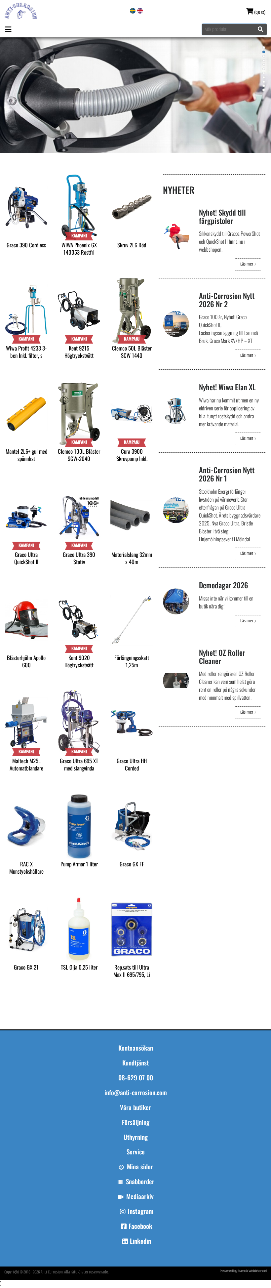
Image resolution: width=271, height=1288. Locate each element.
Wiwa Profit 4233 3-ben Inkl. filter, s (26, 351)
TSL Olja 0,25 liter (79, 967)
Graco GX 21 (26, 967)
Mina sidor (140, 1166)
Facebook (140, 1226)
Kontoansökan (135, 1048)
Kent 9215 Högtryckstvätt (79, 351)
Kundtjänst (135, 1063)
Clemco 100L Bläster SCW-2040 (79, 455)
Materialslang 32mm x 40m (131, 558)
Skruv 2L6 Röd (131, 245)
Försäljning (135, 1122)
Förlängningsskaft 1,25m (131, 661)
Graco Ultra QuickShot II (26, 558)
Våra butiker (135, 1107)
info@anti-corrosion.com (135, 1092)
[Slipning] (135, 95)
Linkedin (140, 1241)
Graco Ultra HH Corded (132, 764)
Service (136, 1151)
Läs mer (247, 264)
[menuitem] (135, 1110)
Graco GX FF (132, 864)
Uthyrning (136, 1137)
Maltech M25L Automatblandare (26, 764)
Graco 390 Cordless (26, 245)
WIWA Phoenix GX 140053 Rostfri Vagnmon (79, 252)
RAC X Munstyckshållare (26, 867)
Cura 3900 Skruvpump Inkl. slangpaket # (131, 458)
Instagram (140, 1211)
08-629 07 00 (135, 1077)
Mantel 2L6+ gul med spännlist (26, 455)
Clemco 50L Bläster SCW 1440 (132, 351)
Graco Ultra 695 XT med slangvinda (79, 764)
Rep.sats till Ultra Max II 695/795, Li (131, 970)
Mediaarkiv (140, 1196)
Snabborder (140, 1181)
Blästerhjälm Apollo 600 (26, 661)
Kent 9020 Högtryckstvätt (79, 661)
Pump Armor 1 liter (79, 864)
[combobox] (234, 29)
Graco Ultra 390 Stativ (79, 558)
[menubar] (135, 1133)
